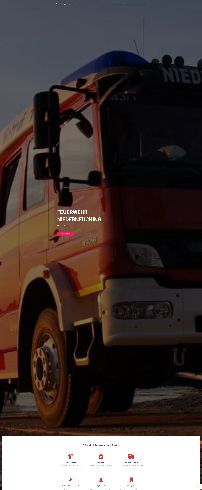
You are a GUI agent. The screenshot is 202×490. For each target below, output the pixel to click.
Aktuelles (135, 4)
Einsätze (142, 4)
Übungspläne (127, 4)
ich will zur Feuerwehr (65, 233)
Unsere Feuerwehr (117, 4)
